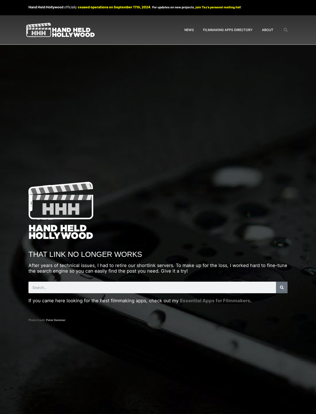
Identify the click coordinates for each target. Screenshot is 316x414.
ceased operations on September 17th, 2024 (114, 7)
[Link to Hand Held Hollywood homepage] (60, 30)
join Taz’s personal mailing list (217, 7)
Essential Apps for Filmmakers (215, 300)
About (267, 30)
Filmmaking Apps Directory (228, 30)
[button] (286, 30)
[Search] (282, 287)
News (189, 30)
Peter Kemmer (55, 320)
